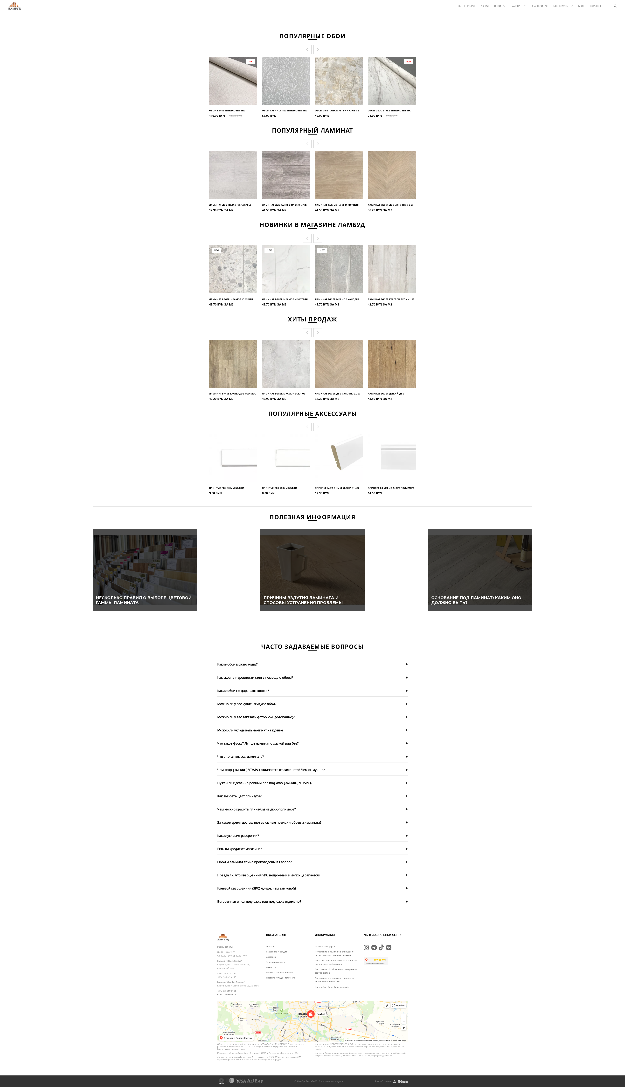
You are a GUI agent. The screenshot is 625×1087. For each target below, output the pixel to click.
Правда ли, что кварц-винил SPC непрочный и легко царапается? (268, 875)
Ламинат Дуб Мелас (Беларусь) (230, 204)
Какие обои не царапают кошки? (243, 690)
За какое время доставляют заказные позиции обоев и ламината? (269, 822)
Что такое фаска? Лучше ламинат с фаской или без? (258, 743)
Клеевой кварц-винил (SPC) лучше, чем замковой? (256, 888)
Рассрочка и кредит (276, 951)
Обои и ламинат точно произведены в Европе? (254, 862)
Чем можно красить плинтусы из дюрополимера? (256, 809)
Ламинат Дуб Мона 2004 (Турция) (337, 204)
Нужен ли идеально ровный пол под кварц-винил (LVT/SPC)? (264, 783)
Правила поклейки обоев (279, 972)
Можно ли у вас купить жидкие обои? (246, 704)
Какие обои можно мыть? (237, 664)
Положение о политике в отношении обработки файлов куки (334, 980)
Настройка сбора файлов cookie (332, 986)
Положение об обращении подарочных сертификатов (336, 971)
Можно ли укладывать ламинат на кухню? (250, 730)
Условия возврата (275, 962)
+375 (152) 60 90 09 (226, 994)
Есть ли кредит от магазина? (239, 849)
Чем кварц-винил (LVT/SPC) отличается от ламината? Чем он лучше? (271, 770)
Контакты (271, 967)
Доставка (271, 956)
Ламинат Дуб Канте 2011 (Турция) (284, 204)
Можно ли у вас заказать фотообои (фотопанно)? (256, 717)
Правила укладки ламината (280, 977)
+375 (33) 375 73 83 (226, 973)
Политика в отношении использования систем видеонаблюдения (336, 962)
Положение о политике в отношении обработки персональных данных (334, 953)
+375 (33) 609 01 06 (226, 990)
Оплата (270, 946)
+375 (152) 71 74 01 (226, 976)
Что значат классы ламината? (240, 756)
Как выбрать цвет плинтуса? (239, 796)
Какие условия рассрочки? (238, 835)
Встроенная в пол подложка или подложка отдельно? (259, 901)
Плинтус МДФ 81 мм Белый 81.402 (337, 487)
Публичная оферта (325, 946)
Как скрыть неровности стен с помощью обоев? (255, 677)
